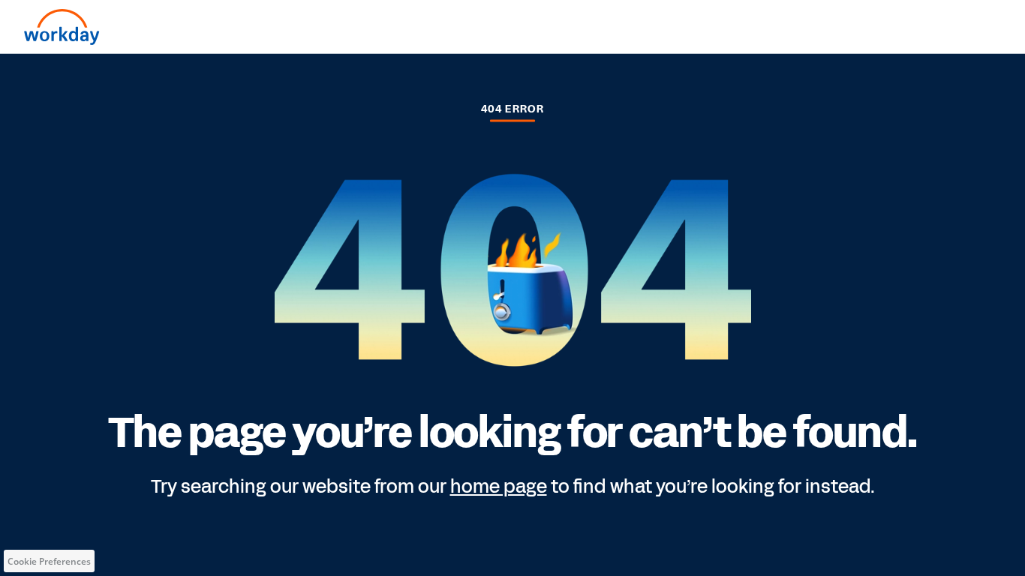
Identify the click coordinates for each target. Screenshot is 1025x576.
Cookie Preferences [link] (49, 561)
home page (498, 487)
